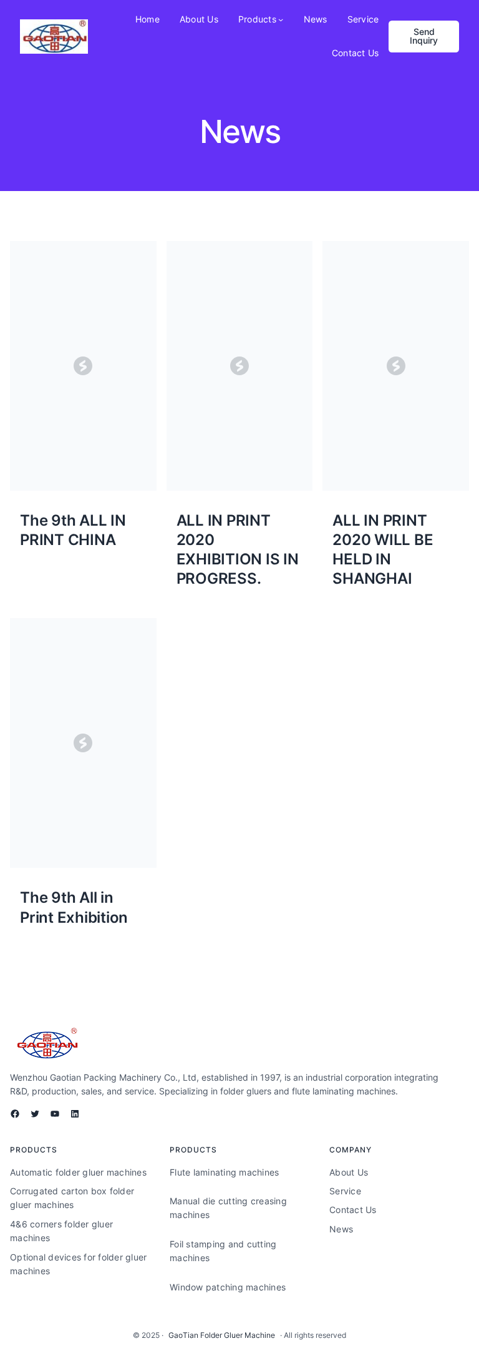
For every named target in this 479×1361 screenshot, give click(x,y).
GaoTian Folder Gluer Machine (221, 1335)
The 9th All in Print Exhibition (74, 907)
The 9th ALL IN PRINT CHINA (73, 530)
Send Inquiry (424, 36)
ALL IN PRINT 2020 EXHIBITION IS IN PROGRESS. (238, 549)
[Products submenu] (280, 19)
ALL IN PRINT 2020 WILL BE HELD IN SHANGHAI (382, 549)
